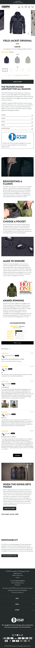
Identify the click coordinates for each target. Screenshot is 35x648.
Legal (17, 604)
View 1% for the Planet (25, 627)
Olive (28, 60)
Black (17, 60)
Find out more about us (18, 592)
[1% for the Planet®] (17, 620)
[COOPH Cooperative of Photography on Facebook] (15, 635)
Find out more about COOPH (9, 555)
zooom (28, 646)
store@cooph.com (19, 583)
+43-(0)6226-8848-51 (18, 581)
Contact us (17, 585)
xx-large (29, 70)
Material (3, 118)
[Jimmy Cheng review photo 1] (5, 404)
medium (11, 70)
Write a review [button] (17, 343)
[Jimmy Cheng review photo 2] (14, 404)
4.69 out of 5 (21, 326)
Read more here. (6, 147)
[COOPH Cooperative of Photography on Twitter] (20, 635)
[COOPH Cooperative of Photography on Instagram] (13, 635)
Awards (3, 125)
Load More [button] (17, 455)
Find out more (9, 508)
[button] (5, 52)
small (5, 70)
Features (3, 115)
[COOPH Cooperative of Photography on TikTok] (22, 635)
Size (17, 67)
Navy (6, 60)
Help (17, 598)
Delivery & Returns (5, 128)
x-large (22, 70)
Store (17, 610)
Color (17, 54)
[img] (4, 353)
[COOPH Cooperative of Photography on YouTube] (17, 635)
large (17, 70)
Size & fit (3, 121)
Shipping (19, 49)
